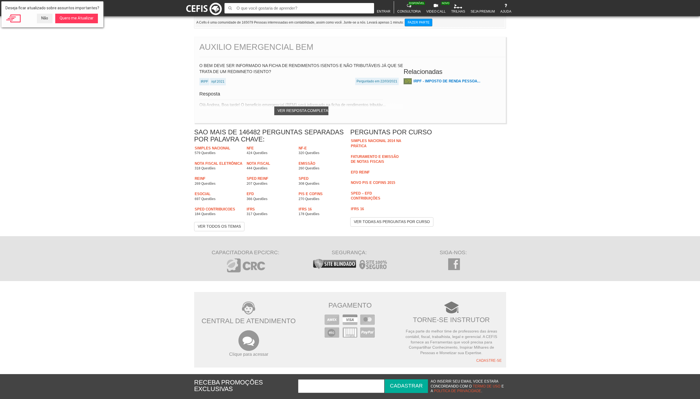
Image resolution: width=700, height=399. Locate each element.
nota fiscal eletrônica (218, 163)
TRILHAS (458, 11)
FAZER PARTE (419, 22)
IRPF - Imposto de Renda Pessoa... (446, 81)
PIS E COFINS (311, 194)
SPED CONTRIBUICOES (215, 209)
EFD (250, 194)
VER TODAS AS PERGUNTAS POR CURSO (392, 221)
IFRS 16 (305, 209)
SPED (303, 179)
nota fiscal (258, 163)
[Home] (204, 8)
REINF (200, 179)
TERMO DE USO (486, 386)
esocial (203, 194)
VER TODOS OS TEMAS (219, 226)
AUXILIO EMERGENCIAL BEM (256, 46)
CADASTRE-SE (489, 361)
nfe (250, 148)
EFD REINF (360, 172)
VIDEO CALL (436, 7)
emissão (307, 163)
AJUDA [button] (505, 11)
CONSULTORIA (409, 7)
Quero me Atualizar (77, 18)
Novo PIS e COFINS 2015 (373, 183)
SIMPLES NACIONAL (212, 148)
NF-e (303, 148)
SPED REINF (257, 179)
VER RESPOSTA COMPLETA (303, 110)
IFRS (251, 209)
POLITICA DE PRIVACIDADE (457, 391)
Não (44, 18)
